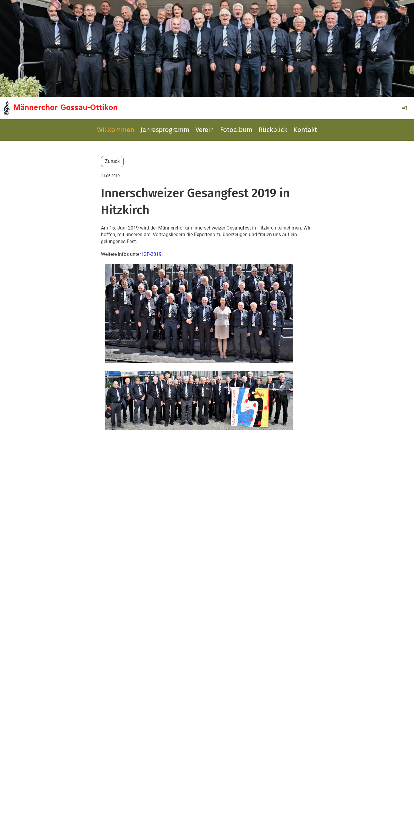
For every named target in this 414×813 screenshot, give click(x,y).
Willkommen (115, 130)
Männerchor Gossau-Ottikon (65, 107)
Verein (204, 130)
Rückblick (273, 130)
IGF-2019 (152, 254)
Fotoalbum (236, 130)
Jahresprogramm (164, 130)
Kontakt (305, 130)
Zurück (112, 161)
